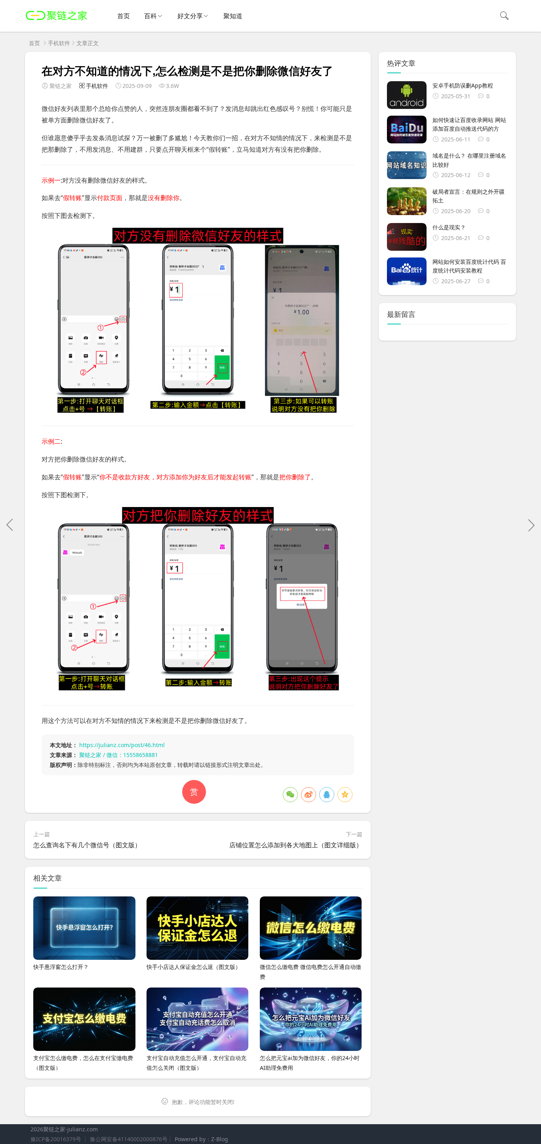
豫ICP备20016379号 (55, 1139)
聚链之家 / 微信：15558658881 (118, 755)
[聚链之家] (56, 24)
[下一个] (531, 525)
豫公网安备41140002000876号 (129, 1139)
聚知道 (232, 15)
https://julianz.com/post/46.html (122, 745)
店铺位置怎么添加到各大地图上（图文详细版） (295, 845)
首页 (123, 15)
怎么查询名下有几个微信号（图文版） (87, 845)
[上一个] (10, 525)
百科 (150, 15)
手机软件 (59, 43)
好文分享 (190, 15)
